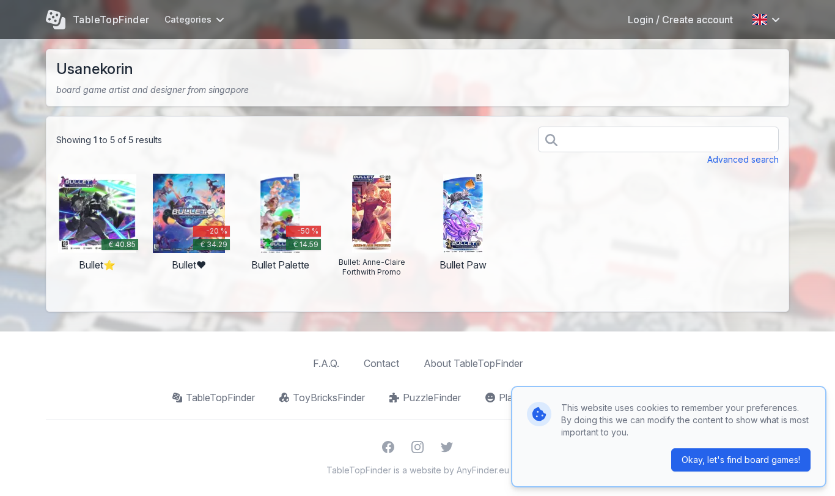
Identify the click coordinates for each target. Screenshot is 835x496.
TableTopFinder (220, 397)
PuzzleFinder (432, 397)
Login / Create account (680, 19)
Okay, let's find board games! (741, 459)
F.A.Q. (326, 363)
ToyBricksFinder (329, 397)
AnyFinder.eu (483, 470)
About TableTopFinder (473, 363)
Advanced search (743, 159)
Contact (381, 363)
